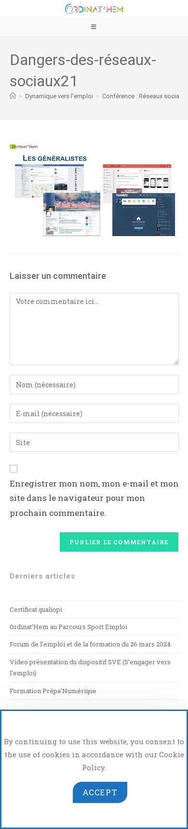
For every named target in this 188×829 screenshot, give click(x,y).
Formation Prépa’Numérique (53, 690)
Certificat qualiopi (36, 609)
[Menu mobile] (94, 26)
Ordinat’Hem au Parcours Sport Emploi (68, 626)
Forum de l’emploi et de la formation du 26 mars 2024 (90, 644)
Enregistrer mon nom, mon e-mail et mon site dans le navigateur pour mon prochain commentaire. (94, 498)
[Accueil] (13, 96)
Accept (100, 792)
